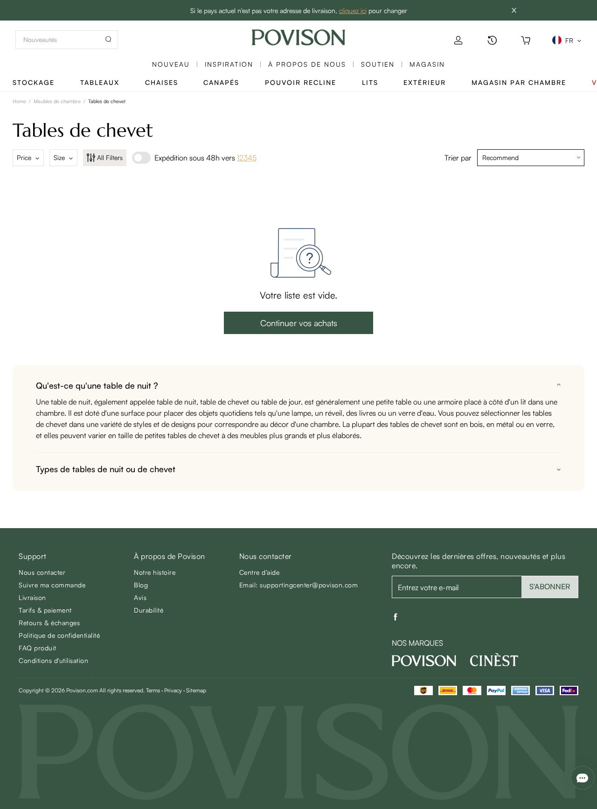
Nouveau (171, 64)
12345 (247, 157)
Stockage (34, 82)
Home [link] (19, 101)
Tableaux (99, 82)
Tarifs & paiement (45, 610)
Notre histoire (154, 572)
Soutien (378, 64)
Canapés (221, 82)
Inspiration (229, 64)
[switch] (141, 157)
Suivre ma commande (52, 585)
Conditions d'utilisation (53, 660)
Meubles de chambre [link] (57, 101)
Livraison (32, 597)
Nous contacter (42, 572)
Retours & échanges (49, 623)
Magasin (427, 64)
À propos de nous (307, 64)
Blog (141, 585)
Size (59, 157)
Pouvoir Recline (300, 82)
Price (24, 157)
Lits (370, 82)
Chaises (161, 82)
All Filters (110, 157)
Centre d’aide (259, 572)
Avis (140, 597)
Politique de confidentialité (59, 635)
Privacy (173, 690)
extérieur (424, 82)
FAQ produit (37, 648)
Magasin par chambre (519, 82)
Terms (153, 690)
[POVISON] (424, 660)
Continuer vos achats (298, 323)
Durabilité (148, 610)
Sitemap (196, 690)
